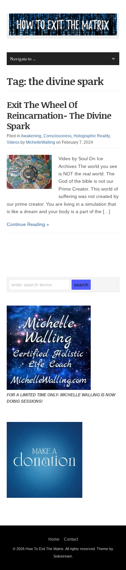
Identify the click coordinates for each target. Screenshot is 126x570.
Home (53, 539)
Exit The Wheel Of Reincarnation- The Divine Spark (59, 115)
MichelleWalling (40, 142)
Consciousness (57, 136)
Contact (71, 539)
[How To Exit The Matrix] (63, 33)
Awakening (31, 136)
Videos (13, 142)
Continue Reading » (28, 224)
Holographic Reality (92, 136)
